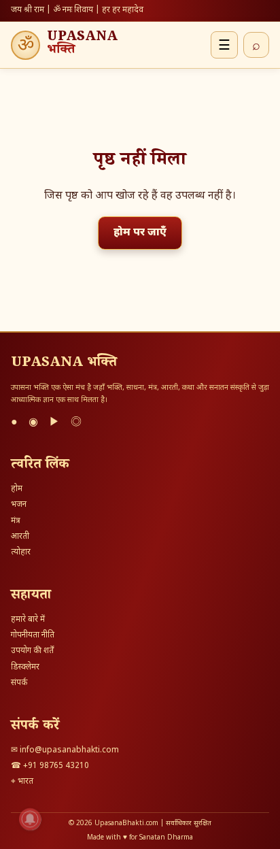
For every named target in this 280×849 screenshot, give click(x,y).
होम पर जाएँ (140, 233)
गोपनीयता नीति (32, 635)
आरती (20, 536)
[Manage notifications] (30, 819)
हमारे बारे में (28, 619)
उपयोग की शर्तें (32, 651)
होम (16, 489)
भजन (19, 504)
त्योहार (21, 552)
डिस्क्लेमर (25, 667)
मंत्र (15, 521)
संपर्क (19, 683)
